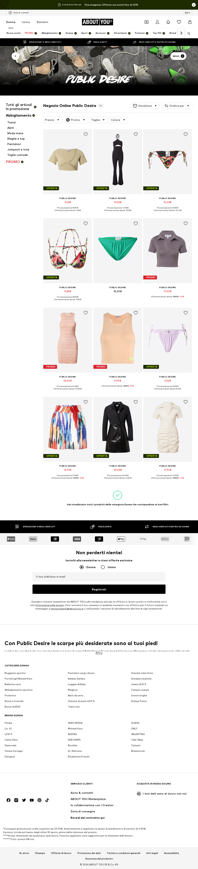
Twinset (136, 745)
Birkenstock (138, 750)
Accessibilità (171, 853)
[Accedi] (157, 22)
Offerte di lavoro (61, 853)
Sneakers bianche (141, 678)
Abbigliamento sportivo (19, 689)
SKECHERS (74, 739)
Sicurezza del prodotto (99, 859)
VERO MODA (75, 722)
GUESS (135, 722)
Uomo (26, 22)
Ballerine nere (13, 684)
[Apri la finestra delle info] (194, 5)
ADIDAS (72, 734)
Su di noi (24, 853)
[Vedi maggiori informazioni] (67, 213)
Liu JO (8, 728)
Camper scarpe (140, 689)
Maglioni (73, 689)
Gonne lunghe (139, 695)
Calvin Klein (11, 739)
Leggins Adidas (77, 684)
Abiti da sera (75, 695)
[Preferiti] (179, 22)
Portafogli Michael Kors (18, 678)
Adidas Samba (76, 678)
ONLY (134, 728)
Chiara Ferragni (14, 750)
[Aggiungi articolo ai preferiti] (85, 134)
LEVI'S (8, 734)
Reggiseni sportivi (15, 673)
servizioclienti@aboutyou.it (67, 608)
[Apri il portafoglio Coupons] (146, 22)
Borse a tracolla (14, 701)
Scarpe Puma (139, 701)
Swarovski (10, 745)
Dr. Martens (75, 750)
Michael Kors (75, 728)
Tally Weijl (137, 739)
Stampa (40, 853)
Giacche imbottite (142, 673)
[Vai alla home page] (25, 785)
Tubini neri (74, 706)
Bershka (72, 745)
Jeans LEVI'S (138, 684)
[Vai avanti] (181, 33)
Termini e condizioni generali (123, 853)
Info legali (152, 853)
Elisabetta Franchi (79, 756)
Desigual (10, 756)
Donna (10, 22)
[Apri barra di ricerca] (187, 33)
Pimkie (8, 722)
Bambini (42, 22)
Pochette (10, 695)
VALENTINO (138, 734)
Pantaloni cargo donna (81, 673)
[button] (145, 106)
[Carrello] (190, 22)
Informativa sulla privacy (50, 605)
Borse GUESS (12, 706)
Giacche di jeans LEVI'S (81, 701)
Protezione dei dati (89, 853)
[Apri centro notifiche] (168, 22)
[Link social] (8, 800)
